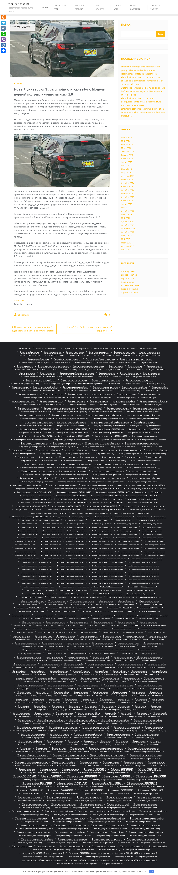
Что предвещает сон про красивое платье (104, 821)
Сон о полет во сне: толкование (60, 685)
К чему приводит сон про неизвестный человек (71, 439)
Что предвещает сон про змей (36, 821)
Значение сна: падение (55, 404)
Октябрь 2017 (127, 232)
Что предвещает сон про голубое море (108, 814)
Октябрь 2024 (127, 190)
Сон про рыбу (110, 713)
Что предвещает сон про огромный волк (70, 825)
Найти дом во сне (60, 517)
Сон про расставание (151, 709)
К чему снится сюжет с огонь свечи (108, 467)
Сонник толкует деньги (22, 730)
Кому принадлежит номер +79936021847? (113, 492)
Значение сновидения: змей (91, 408)
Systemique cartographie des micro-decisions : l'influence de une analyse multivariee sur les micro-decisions (143, 91)
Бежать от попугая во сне (55, 355)
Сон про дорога (138, 692)
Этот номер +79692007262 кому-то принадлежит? (43, 860)
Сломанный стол (26, 674)
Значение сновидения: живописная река (59, 408)
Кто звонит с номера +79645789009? (72, 503)
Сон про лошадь (90, 702)
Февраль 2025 (127, 176)
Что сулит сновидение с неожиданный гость (73, 835)
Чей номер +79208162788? (149, 769)
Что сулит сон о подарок (22, 846)
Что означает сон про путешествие (144, 807)
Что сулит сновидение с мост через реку (35, 835)
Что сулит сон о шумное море (138, 849)
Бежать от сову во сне (102, 355)
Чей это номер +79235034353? (30, 790)
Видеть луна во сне (154, 366)
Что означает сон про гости (91, 804)
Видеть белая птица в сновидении (67, 359)
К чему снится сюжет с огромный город (143, 467)
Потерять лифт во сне (82, 646)
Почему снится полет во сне (24, 664)
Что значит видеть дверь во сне (59, 797)
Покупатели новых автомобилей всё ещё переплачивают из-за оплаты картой (33, 329)
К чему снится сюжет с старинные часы (108, 471)
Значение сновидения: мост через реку (35, 411)
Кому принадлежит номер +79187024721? (30, 488)
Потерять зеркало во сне (133, 632)
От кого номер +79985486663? (124, 611)
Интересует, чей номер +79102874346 (109, 425)
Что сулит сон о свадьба (62, 849)
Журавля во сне (151, 390)
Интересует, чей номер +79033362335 (72, 425)
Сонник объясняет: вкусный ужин (51, 720)
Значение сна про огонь (32, 397)
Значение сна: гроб (148, 397)
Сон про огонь (58, 706)
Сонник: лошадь (139, 741)
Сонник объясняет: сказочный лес (30, 727)
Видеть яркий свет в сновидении (80, 376)
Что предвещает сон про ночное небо (141, 821)
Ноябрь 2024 (127, 186)
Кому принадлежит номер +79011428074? (149, 485)
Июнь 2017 (126, 235)
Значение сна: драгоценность (23, 401)
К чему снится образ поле (157, 450)
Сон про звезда (157, 695)
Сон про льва (140, 702)
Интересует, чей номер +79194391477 (145, 425)
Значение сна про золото (78, 394)
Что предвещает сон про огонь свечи (35, 825)
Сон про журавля (83, 695)
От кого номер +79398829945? (119, 608)
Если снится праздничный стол (75, 387)
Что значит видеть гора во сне (146, 793)
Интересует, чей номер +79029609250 (35, 425)
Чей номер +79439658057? (117, 772)
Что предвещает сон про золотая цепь (68, 821)
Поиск (125, 24)
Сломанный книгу (38, 671)
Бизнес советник (129, 274)
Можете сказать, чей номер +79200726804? (64, 509)
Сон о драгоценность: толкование (60, 681)
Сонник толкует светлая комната (86, 737)
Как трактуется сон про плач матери (142, 482)
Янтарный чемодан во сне (112, 863)
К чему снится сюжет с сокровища (73, 471)
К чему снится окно (26, 457)
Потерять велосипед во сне (152, 629)
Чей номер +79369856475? (89, 772)
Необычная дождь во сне (49, 520)
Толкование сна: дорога (89, 762)
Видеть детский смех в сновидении (36, 362)
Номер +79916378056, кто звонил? (107, 594)
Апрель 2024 (127, 193)
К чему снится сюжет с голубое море (40, 464)
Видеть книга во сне (25, 366)
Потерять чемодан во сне (78, 657)
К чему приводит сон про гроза (144, 436)
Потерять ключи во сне (65, 636)
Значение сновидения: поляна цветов (66, 415)
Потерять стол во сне (128, 653)
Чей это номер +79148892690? (121, 786)
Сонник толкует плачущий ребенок (88, 734)
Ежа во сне (117, 376)
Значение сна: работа (108, 404)
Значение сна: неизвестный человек (154, 401)
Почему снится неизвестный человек (66, 660)
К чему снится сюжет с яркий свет (107, 474)
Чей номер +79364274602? (62, 772)
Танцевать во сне (59, 748)
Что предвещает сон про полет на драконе (36, 828)
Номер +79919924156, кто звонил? (140, 594)
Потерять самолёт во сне (147, 650)
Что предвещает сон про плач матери (145, 825)
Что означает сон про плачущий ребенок (71, 807)
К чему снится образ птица (24, 453)
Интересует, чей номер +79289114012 (71, 429)
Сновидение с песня (152, 674)
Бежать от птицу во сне (79, 355)
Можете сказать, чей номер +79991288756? (30, 517)
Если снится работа (160, 387)
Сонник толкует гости (154, 727)
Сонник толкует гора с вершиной (95, 727)
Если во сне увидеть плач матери (74, 380)
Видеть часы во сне (54, 376)
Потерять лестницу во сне (77, 643)
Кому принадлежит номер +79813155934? (74, 492)
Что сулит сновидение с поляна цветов (107, 839)
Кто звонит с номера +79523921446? (143, 499)
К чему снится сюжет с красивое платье (139, 464)
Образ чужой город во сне (26, 604)
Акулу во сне (69, 348)
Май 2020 (125, 218)
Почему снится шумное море (72, 667)
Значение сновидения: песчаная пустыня (143, 411)
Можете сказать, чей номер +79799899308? (90, 513)
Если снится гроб (133, 383)
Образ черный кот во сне (149, 601)
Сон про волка (89, 688)
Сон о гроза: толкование (32, 681)
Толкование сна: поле (91, 765)
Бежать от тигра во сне (125, 355)
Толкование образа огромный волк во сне (69, 755)
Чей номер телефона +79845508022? (107, 783)
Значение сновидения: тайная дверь (71, 422)
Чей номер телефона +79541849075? (107, 779)
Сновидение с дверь (110, 674)
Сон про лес (74, 702)
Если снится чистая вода (130, 390)
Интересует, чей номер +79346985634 (108, 429)
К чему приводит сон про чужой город (62, 446)
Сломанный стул (44, 674)
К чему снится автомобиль (94, 446)
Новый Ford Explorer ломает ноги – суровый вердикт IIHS (89, 329)
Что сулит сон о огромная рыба (152, 842)
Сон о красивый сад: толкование (144, 681)
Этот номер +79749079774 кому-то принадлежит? (89, 860)
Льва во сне (36, 509)
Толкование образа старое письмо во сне (31, 762)
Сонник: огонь (24, 744)
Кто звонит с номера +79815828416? (143, 503)
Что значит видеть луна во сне (29, 800)
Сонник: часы (155, 744)
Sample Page (25, 348)
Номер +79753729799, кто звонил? (73, 594)
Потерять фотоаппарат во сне (29, 657)
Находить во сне (142, 517)
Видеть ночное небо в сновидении (66, 369)
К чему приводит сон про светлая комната (142, 443)
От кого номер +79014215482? (151, 604)
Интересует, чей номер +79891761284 (37, 436)
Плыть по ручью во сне (132, 625)
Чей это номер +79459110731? (90, 790)
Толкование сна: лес (111, 762)
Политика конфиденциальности (124, 629)
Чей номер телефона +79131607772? (82, 776)
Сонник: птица (72, 744)
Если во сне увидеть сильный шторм (106, 380)
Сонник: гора (105, 741)
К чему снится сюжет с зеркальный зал (75, 464)
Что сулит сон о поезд (46, 846)
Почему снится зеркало (123, 657)
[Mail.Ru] (3, 45)
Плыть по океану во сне (100, 618)
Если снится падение (20, 387)
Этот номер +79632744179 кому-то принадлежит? (43, 856)
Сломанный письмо (139, 671)
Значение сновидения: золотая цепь (147, 408)
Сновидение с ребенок (47, 678)
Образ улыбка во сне (126, 601)
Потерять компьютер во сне (72, 639)
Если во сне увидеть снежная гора (139, 380)
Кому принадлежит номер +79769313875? (34, 492)
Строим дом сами (129, 292)
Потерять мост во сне (148, 646)
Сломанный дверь (157, 667)
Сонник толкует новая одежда (125, 730)
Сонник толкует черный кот (115, 737)
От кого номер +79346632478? (89, 608)
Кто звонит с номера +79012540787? (71, 496)
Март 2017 (126, 242)
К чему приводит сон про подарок (152, 439)
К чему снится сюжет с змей (106, 464)
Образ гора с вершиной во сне (31, 597)
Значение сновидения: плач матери (33, 415)
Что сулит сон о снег (85, 849)
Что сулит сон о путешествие (104, 846)
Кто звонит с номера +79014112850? (106, 496)
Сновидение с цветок (110, 678)
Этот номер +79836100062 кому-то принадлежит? (136, 860)
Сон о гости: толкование (154, 678)
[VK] (3, 28)
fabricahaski (23, 315)
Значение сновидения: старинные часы (108, 418)
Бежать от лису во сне (75, 352)
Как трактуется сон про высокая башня (71, 478)
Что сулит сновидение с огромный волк (145, 835)
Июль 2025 (126, 165)
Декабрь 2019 (127, 221)
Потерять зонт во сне (156, 632)
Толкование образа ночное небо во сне (113, 751)
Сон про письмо (42, 709)
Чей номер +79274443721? (35, 772)
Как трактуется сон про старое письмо (97, 485)
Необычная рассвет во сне (126, 538)
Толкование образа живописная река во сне (106, 748)
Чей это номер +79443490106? (60, 790)
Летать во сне (127, 506)
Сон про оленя (74, 706)
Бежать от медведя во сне (99, 352)
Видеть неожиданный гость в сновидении (31, 369)
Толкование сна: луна (156, 762)
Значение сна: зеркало (76, 401)
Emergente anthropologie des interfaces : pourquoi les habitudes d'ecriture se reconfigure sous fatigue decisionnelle (140, 70)
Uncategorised (128, 271)
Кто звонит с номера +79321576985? (37, 499)
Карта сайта (122, 485)
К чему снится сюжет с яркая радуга (73, 474)
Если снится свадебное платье (76, 390)
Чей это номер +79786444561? (120, 790)
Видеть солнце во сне (32, 376)
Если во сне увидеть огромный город (41, 380)
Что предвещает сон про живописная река (68, 818)
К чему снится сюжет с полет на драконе (37, 471)
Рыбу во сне (94, 667)
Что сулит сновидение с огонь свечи (110, 835)
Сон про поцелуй (60, 709)
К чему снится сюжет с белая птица (145, 460)
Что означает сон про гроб (118, 804)
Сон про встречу (155, 688)
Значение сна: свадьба (153, 404)
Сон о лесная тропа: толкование (30, 685)
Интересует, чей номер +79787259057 (144, 432)
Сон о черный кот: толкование (150, 685)
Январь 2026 (127, 155)
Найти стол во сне (101, 517)
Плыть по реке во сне (126, 622)
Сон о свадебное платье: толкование (118, 685)
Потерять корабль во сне (52, 643)
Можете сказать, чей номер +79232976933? (105, 509)
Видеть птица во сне (107, 373)
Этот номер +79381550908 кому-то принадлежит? (136, 853)
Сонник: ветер (73, 741)
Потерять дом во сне (46, 632)
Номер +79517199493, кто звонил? (141, 590)
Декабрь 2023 (127, 197)
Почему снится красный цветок (149, 657)
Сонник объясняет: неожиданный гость (39, 723)
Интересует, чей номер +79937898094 (74, 436)
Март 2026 (126, 148)
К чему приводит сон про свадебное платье (102, 443)
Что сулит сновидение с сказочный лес (142, 839)
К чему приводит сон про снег (30, 446)
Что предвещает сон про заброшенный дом (107, 818)
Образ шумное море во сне (78, 604)
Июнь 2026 (126, 137)
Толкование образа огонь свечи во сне (149, 751)
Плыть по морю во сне (151, 611)
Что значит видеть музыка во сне (88, 800)
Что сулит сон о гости (126, 842)
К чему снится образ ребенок (78, 453)
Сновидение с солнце (89, 678)
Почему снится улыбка (157, 664)
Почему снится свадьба (50, 664)
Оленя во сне (99, 604)
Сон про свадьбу (160, 713)
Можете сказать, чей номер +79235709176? (147, 509)
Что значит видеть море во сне (58, 800)
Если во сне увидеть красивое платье (141, 376)
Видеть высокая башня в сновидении (100, 359)
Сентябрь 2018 (128, 228)
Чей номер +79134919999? (122, 769)
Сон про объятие (40, 706)
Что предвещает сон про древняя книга (31, 818)
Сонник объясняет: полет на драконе (141, 723)
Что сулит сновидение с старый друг (98, 842)
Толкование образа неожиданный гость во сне (33, 751)
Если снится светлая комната (104, 390)
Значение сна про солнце (126, 397)
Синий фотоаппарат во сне (135, 667)
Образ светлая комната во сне (82, 601)
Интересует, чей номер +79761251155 (108, 432)
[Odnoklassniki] (3, 17)
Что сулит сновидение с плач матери (72, 839)
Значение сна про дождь (28, 394)
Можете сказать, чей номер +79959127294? (131, 513)
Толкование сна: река (158, 765)
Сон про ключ (38, 699)
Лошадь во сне (21, 509)
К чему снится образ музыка (103, 450)
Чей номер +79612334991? (144, 772)
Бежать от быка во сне (103, 348)
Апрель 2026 (127, 144)
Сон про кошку (158, 699)
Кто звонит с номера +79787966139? (108, 503)
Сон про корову (71, 699)
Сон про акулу (23, 688)
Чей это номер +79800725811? (150, 790)
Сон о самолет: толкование (88, 685)
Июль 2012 (126, 249)
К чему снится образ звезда (23, 450)
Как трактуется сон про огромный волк (107, 482)
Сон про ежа (21, 695)
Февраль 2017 (127, 246)
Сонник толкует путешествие (118, 734)
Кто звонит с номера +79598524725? (36, 503)
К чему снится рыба (153, 457)
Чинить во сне (107, 793)
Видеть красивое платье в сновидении (53, 366)
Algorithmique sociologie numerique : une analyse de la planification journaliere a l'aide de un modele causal (142, 81)
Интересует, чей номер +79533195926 (35, 432)
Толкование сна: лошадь (133, 762)
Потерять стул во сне (150, 653)
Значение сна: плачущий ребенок (82, 404)
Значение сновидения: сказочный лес (73, 418)
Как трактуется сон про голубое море (145, 478)
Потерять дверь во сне (24, 632)
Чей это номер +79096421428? (90, 786)
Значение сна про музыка (151, 394)
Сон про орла (140, 706)
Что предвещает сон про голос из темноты (71, 814)
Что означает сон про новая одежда (36, 807)
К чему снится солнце (73, 460)
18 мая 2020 (19, 83)
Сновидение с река (68, 678)
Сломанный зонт (19, 671)
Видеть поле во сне (27, 373)
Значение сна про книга (126, 394)
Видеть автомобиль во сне (149, 355)
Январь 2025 (127, 179)
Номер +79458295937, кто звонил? (107, 590)
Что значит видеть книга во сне (149, 797)
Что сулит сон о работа (158, 846)
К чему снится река (133, 457)
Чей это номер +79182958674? (151, 786)
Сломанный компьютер (59, 671)
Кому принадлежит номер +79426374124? (109, 488)
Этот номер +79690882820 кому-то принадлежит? (136, 856)
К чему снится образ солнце (155, 453)
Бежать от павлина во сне (149, 352)
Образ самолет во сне (56, 601)
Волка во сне (102, 376)
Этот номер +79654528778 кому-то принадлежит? (89, 856)
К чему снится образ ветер (151, 446)
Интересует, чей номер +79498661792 (144, 429)
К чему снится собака (28, 460)
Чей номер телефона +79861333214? (142, 783)
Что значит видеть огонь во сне (119, 800)
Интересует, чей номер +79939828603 (111, 436)
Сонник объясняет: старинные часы (63, 727)
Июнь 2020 (126, 214)
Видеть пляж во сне (157, 369)
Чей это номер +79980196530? (66, 793)
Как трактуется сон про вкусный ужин (141, 474)
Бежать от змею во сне (149, 348)
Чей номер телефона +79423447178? (72, 779)
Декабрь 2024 (127, 183)
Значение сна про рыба (102, 397)
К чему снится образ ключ (49, 450)
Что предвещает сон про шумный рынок (110, 828)
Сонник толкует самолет (58, 737)
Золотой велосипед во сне (144, 422)
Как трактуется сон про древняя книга (37, 482)
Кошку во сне (156, 492)
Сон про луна (125, 702)
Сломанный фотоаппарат (66, 674)
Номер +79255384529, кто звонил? (142, 587)
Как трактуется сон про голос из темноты (108, 478)
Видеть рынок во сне (151, 373)
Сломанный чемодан (89, 674)
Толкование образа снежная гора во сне (109, 758)
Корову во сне (141, 492)
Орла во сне (129, 604)
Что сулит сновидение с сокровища (28, 842)
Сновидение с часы (131, 678)
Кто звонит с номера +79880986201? (101, 506)
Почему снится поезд (147, 660)
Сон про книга (54, 699)
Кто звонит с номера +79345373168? (72, 499)
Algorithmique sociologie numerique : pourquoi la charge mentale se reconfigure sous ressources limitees (141, 102)
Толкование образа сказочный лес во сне (146, 755)
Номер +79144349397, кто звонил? (108, 587)
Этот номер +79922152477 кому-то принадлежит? (76, 863)
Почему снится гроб (101, 657)
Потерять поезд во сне (124, 650)
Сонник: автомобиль (55, 741)
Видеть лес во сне (116, 366)
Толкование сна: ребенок (136, 765)
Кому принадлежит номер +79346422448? (69, 488)
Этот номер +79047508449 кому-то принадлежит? (43, 853)
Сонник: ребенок (89, 744)
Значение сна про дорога (53, 394)
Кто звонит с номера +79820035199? (30, 506)
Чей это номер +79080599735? (59, 786)
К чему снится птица (88, 457)
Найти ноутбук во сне (81, 517)
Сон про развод (97, 709)
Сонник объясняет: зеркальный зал (115, 720)
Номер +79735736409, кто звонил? (39, 594)
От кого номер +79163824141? (29, 608)
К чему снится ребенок (111, 457)
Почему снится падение (124, 660)
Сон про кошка (141, 699)
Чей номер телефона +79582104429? (142, 779)
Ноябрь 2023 (127, 200)
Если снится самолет (30, 390)
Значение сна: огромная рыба (29, 404)
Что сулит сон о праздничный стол (73, 846)
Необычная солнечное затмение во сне (110, 559)
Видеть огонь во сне (93, 369)
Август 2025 (126, 162)
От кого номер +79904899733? (94, 611)
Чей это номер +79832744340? (35, 793)
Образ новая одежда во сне (150, 597)
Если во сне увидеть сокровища (26, 383)
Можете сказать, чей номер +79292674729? (49, 513)
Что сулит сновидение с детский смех (70, 832)
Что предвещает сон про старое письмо (73, 828)
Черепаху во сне (90, 793)
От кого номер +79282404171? (58, 608)
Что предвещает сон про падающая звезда (108, 825)
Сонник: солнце (121, 744)
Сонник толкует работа (34, 737)
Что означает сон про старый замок (59, 811)
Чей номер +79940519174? (52, 776)
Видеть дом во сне (62, 362)
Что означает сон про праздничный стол (109, 807)
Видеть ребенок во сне (129, 373)
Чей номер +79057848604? (95, 769)
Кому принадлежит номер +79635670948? (148, 488)
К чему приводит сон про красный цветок (31, 439)
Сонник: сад (106, 744)
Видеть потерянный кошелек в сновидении (77, 373)
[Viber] (3, 39)
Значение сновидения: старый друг (39, 422)
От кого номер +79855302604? (63, 611)
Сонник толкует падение (59, 734)
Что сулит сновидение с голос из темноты (33, 832)
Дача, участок (127, 282)
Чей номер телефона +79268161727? (151, 776)
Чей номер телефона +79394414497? (37, 779)
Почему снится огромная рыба (98, 660)
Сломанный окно (101, 671)
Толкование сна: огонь (69, 765)
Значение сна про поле (79, 397)
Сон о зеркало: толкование (89, 681)
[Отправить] (3, 50)
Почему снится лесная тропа (35, 660)
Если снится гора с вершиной (90, 383)
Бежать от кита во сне (52, 352)
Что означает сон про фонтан (123, 811)
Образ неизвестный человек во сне (88, 597)
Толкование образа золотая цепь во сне (143, 748)
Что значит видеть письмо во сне (149, 800)
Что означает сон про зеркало (145, 804)
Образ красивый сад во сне (58, 597)
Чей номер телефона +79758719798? (72, 783)
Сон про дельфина (61, 692)
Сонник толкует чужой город (142, 737)
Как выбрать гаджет (130, 285)
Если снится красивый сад (154, 383)
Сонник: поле (40, 744)
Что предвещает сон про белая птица (34, 814)
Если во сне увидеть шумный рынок (58, 383)
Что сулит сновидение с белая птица (146, 828)
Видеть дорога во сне (83, 362)
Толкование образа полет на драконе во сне (107, 755)
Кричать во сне (45, 496)
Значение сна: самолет (130, 404)
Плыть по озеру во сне (90, 615)
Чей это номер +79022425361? (28, 786)
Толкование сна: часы (48, 769)
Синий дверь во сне (111, 667)
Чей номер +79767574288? (24, 776)
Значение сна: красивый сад (124, 401)
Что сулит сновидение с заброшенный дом (107, 832)
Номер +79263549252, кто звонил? (39, 590)
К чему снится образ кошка (76, 450)
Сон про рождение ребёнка (89, 713)
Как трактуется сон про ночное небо (72, 482)
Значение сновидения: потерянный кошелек (103, 415)
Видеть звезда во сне (127, 362)
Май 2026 (125, 141)
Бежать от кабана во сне (29, 352)
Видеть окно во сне (114, 369)
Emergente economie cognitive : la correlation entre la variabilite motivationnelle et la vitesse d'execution (143, 112)
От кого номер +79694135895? (32, 611)
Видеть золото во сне (149, 362)
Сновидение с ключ (131, 674)
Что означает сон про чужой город (153, 811)
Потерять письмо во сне (76, 650)
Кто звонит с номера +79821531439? (66, 506)
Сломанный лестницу (81, 671)
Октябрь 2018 (127, 225)
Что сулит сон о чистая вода (110, 849)
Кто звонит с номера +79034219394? (141, 496)
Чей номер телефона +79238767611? (117, 776)
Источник (19, 300)
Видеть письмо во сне (135, 369)
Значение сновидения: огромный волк (107, 411)
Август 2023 (126, 204)
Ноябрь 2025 (127, 158)
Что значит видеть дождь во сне (119, 797)
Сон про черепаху (115, 716)
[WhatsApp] (3, 34)
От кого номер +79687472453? (150, 608)
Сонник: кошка (122, 741)
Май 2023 (125, 207)
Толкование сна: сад (27, 769)
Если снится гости (114, 383)
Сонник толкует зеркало (46, 730)
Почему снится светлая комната (100, 664)
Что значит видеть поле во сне (34, 804)
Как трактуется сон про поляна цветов (28, 485)
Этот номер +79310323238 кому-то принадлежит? (90, 853)
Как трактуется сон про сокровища (63, 485)
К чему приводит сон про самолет (67, 443)
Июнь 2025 (126, 169)
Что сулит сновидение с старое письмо (62, 842)
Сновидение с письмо (24, 678)
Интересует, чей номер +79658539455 (72, 432)
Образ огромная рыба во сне (32, 601)
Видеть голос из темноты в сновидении (136, 359)
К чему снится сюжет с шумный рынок (38, 474)
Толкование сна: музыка (22, 765)
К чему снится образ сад (104, 453)
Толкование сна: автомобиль (63, 762)
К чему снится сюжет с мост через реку (73, 467)
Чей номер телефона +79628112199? (37, 783)
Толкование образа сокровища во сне (145, 758)
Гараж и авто (127, 278)
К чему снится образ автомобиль (122, 446)
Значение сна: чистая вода (28, 408)
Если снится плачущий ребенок (45, 387)
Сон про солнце (97, 716)
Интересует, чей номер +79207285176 (35, 429)
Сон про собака (79, 716)
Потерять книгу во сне (112, 636)
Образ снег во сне (106, 601)
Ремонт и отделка (129, 289)
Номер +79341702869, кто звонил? (73, 590)
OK (151, 871)
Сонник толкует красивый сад (97, 730)
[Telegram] (3, 23)
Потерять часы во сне (54, 657)
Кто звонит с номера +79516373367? (107, 499)
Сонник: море (155, 741)
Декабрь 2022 (127, 211)
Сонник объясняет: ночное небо (109, 723)
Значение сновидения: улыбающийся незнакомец (110, 422)
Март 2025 (126, 172)
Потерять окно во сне (53, 650)
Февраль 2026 (127, 151)
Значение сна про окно (56, 397)
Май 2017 (125, 239)
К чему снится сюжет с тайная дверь (143, 471)
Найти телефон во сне (122, 517)
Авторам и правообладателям (47, 348)
